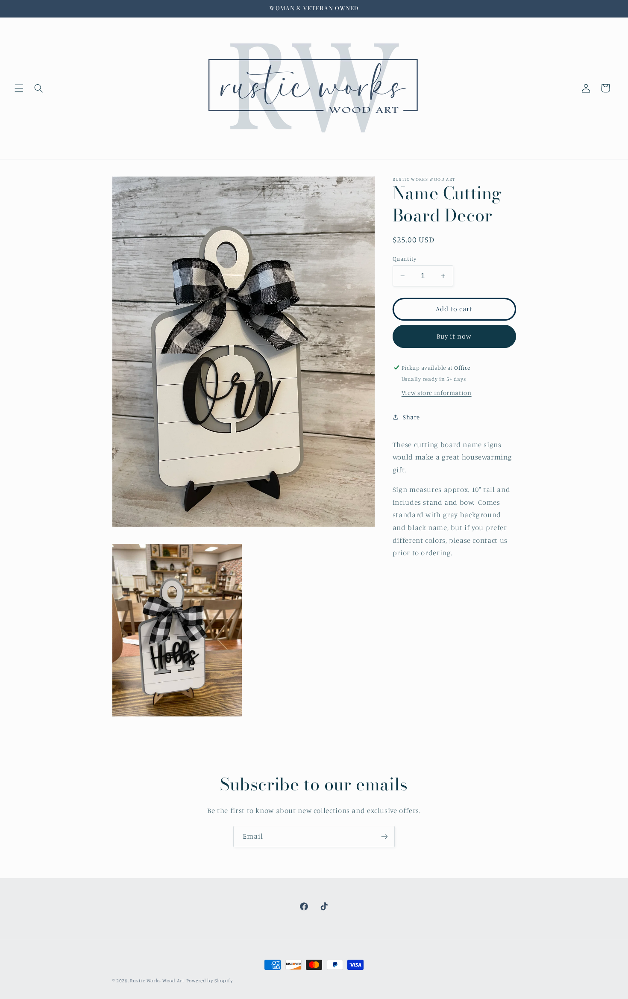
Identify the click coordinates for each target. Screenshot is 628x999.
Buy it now (454, 336)
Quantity (404, 258)
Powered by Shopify (209, 981)
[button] (19, 88)
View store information (437, 392)
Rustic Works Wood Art (157, 981)
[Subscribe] (384, 836)
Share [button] (411, 417)
